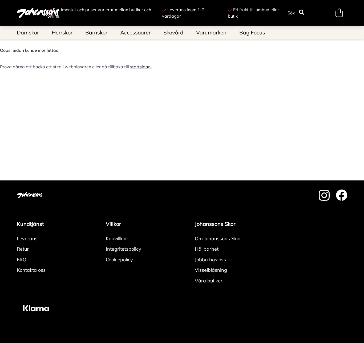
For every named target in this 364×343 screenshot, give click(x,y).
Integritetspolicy (123, 249)
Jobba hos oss (210, 260)
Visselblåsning (211, 270)
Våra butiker (209, 281)
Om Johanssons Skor (218, 238)
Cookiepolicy (119, 260)
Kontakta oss (31, 270)
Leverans (27, 238)
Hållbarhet (207, 249)
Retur (23, 249)
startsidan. (141, 66)
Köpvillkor (116, 238)
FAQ (21, 260)
